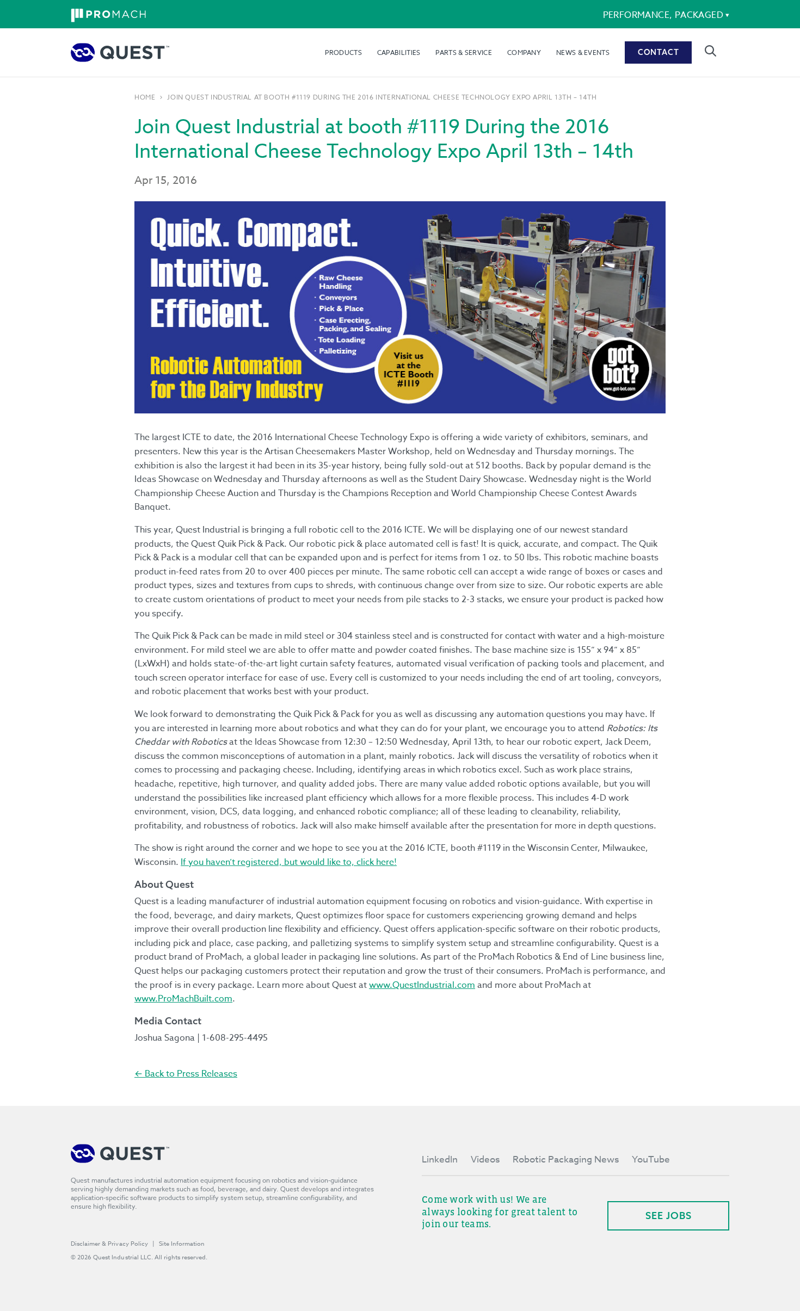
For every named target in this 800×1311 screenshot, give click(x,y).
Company (524, 52)
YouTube (651, 1159)
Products (343, 52)
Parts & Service (463, 52)
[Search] (710, 51)
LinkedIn (440, 1159)
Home (144, 97)
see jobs (668, 1215)
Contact (658, 52)
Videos (485, 1159)
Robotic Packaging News (566, 1159)
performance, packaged (663, 15)
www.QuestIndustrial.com (422, 985)
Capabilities (399, 52)
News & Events (583, 52)
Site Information (182, 1243)
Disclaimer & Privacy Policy (109, 1243)
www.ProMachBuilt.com (183, 998)
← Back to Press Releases (185, 1073)
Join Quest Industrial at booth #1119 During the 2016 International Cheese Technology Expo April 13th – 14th (381, 97)
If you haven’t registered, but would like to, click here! (289, 862)
